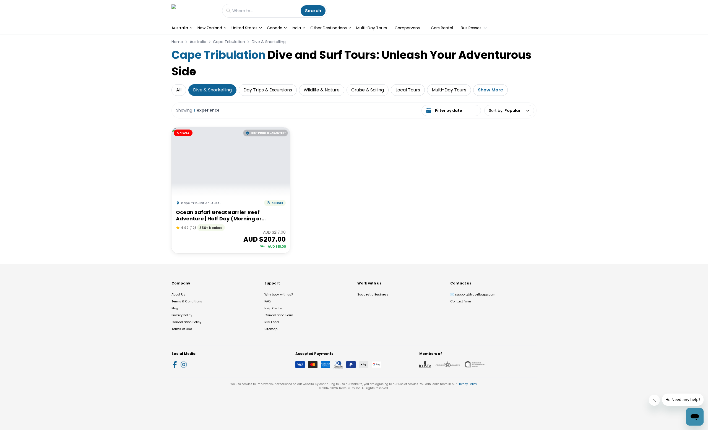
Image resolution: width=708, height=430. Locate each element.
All (178, 90)
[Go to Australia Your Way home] (194, 10)
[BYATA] (425, 364)
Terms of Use (181, 329)
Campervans (407, 28)
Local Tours (407, 90)
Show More (490, 90)
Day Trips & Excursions (267, 90)
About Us (178, 294)
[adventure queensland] (448, 364)
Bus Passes (471, 28)
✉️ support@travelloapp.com (472, 294)
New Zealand (209, 28)
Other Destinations (328, 28)
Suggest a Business (373, 294)
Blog (174, 308)
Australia (179, 28)
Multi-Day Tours (371, 28)
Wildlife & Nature (322, 90)
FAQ (267, 301)
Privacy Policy (181, 315)
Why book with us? (278, 294)
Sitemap (270, 329)
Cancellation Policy (186, 322)
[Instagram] (183, 364)
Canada (274, 28)
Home (177, 41)
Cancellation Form (278, 315)
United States (244, 28)
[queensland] (475, 364)
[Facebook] (174, 364)
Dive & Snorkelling (269, 41)
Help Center (273, 308)
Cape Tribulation (229, 41)
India (296, 28)
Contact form (460, 301)
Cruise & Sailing (367, 90)
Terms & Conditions (186, 301)
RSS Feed (271, 322)
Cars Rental (442, 28)
